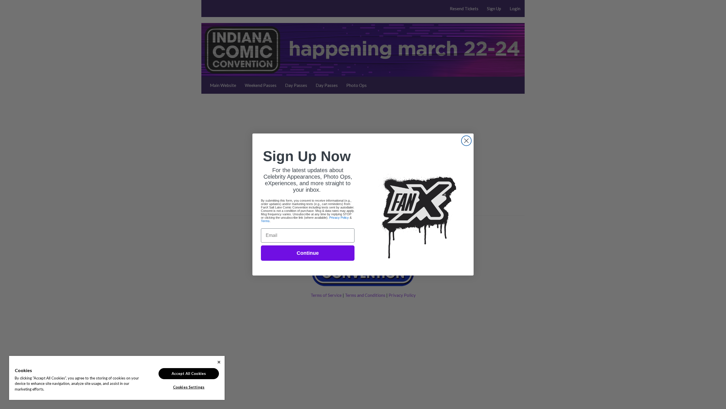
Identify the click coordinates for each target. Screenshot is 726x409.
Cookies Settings (188, 387)
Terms (265, 221)
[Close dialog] (466, 141)
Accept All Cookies (189, 373)
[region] (117, 378)
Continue (308, 253)
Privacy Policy (339, 217)
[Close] (219, 362)
